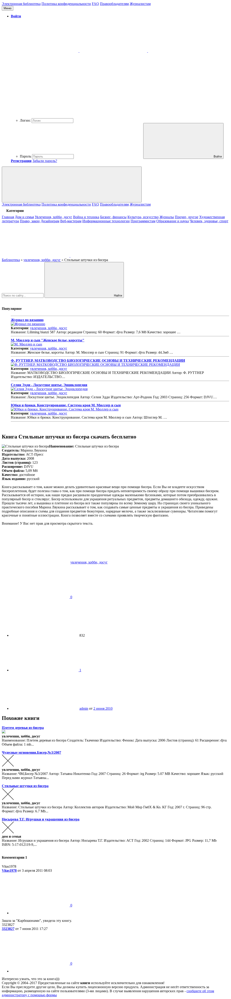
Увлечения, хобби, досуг (53, 217)
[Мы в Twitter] (104, 256)
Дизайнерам (50, 221)
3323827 (8, 929)
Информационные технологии (106, 221)
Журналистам (140, 4)
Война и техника (86, 217)
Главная (8, 217)
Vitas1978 (9, 870)
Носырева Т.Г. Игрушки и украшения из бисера (40, 819)
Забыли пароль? (44, 161)
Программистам (143, 221)
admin (83, 708)
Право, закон (30, 221)
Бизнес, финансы (113, 217)
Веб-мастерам (70, 221)
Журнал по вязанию (27, 320)
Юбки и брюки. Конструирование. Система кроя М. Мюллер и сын (66, 405)
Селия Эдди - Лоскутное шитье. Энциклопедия (49, 385)
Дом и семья (24, 217)
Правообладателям (114, 4)
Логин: (25, 120)
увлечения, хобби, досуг (48, 328)
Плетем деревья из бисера (23, 728)
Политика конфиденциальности (66, 4)
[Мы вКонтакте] (36, 256)
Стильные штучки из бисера (25, 786)
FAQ (95, 4)
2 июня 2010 (103, 708)
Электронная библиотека (21, 4)
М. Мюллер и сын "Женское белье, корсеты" (47, 340)
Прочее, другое (186, 217)
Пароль (25, 156)
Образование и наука (172, 221)
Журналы (166, 217)
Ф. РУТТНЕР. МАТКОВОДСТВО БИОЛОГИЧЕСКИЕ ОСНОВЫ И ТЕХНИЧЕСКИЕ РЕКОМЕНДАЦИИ (98, 360)
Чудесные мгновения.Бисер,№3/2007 (31, 752)
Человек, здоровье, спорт (209, 221)
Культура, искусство (143, 217)
